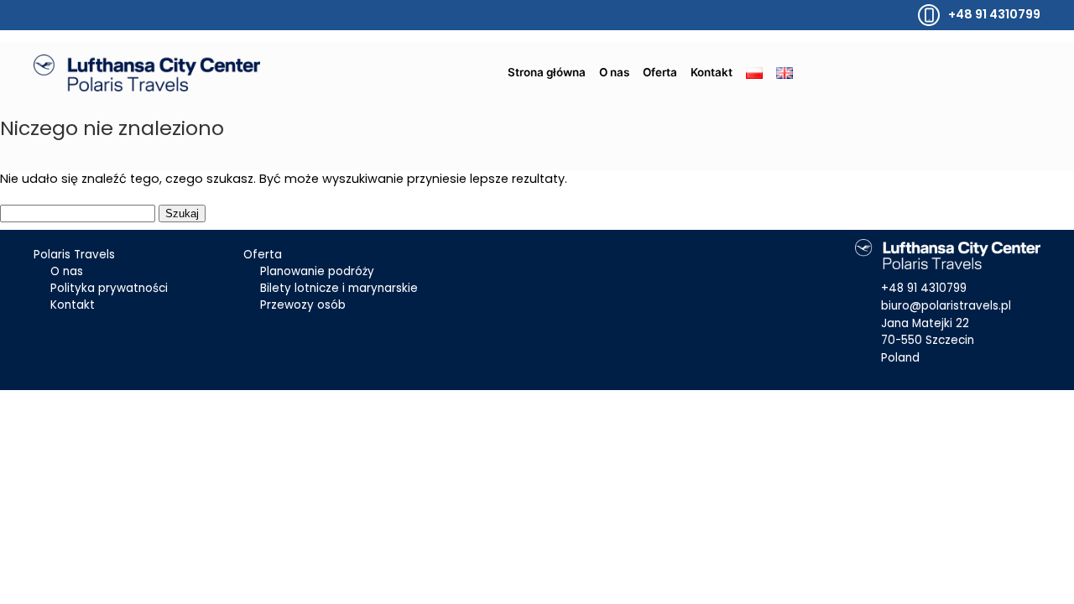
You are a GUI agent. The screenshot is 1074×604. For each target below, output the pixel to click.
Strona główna (547, 72)
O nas (614, 72)
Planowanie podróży (317, 271)
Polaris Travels (74, 255)
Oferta (660, 72)
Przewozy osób (303, 305)
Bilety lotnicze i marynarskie (339, 288)
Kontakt (712, 72)
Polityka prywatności (109, 288)
